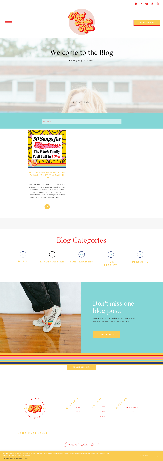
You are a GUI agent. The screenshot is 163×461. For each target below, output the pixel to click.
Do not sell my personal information (15, 458)
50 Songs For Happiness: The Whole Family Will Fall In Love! (47, 175)
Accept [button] (157, 456)
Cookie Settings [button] (145, 456)
